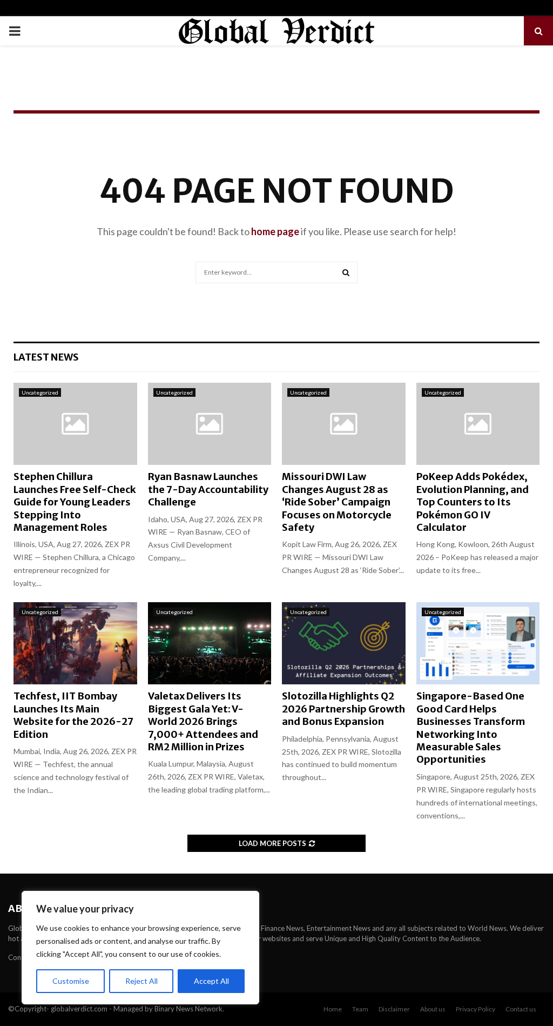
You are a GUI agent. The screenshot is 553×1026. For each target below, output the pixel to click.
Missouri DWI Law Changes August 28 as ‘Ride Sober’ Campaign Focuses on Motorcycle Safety (337, 502)
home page (275, 231)
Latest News (46, 357)
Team (360, 1009)
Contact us (520, 1009)
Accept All (211, 980)
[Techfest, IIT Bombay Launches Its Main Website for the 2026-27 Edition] (75, 643)
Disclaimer (394, 1009)
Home (332, 1009)
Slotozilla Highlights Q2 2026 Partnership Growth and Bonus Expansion (343, 709)
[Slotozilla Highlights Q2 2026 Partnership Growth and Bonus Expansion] (344, 643)
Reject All (141, 980)
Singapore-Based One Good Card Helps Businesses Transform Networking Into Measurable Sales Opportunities (470, 727)
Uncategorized (40, 392)
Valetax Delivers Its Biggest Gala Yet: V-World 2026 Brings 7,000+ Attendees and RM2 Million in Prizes (203, 721)
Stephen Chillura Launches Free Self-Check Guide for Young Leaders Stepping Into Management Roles (75, 502)
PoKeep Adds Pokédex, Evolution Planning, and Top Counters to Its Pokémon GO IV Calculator (472, 502)
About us (433, 1009)
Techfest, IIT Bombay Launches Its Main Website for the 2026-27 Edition (73, 715)
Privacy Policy (475, 1009)
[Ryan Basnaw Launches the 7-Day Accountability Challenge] (210, 424)
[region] (140, 947)
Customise (70, 980)
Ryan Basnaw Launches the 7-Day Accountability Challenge (208, 489)
